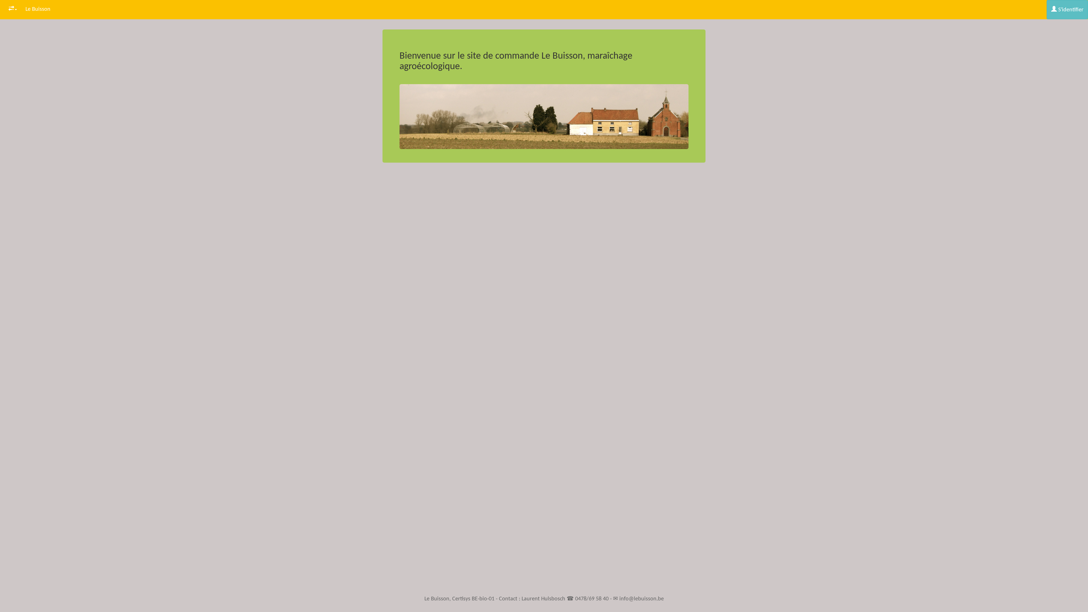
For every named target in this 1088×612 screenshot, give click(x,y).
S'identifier (1070, 10)
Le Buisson (38, 9)
